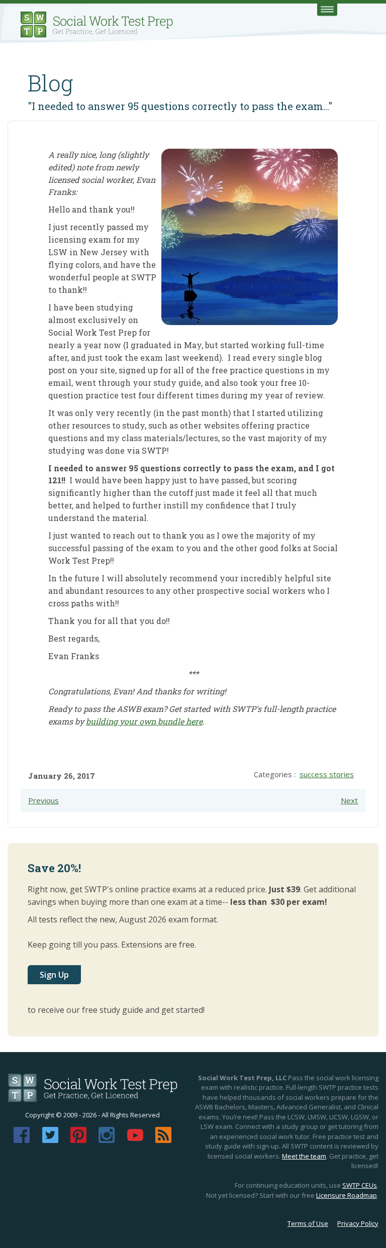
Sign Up (54, 974)
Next (349, 800)
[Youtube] (135, 1140)
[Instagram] (107, 1140)
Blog (50, 82)
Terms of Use (307, 1223)
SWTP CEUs (359, 1185)
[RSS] (163, 1140)
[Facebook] (22, 1140)
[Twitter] (50, 1140)
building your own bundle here (144, 721)
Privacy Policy (357, 1223)
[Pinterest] (78, 1140)
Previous (43, 800)
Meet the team (304, 1156)
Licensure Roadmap (346, 1195)
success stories (327, 774)
